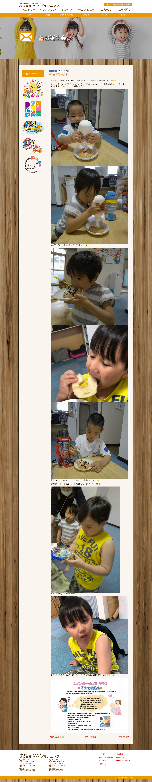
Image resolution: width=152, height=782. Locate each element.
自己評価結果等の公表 (119, 4)
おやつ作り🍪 (122, 737)
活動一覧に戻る (90, 737)
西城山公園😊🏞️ (57, 737)
